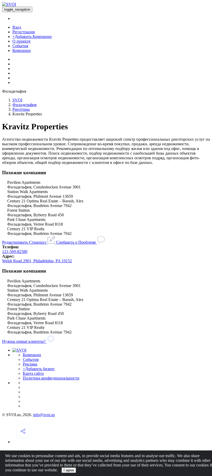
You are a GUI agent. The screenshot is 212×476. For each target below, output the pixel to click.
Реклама (30, 364)
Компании (21, 50)
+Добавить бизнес (39, 369)
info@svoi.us (44, 414)
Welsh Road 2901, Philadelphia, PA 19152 (37, 261)
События (20, 46)
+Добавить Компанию (32, 36)
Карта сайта (33, 373)
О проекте (21, 41)
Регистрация (23, 32)
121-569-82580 (14, 251)
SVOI (17, 100)
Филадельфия (24, 104)
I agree (69, 470)
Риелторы (21, 109)
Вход (16, 27)
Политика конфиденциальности (51, 378)
